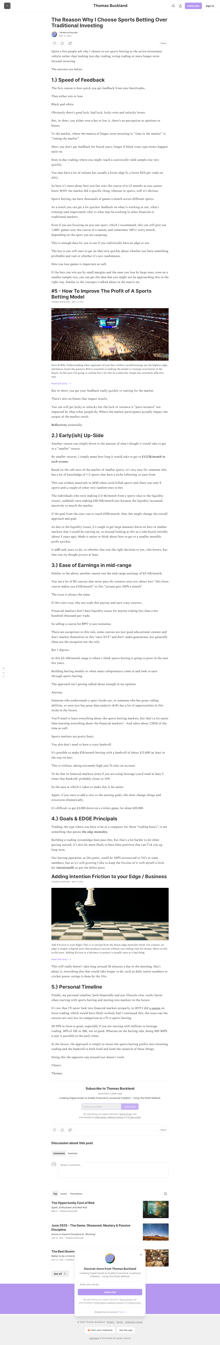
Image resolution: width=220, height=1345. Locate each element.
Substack (94, 1338)
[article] (110, 1209)
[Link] (46, 79)
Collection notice (134, 1322)
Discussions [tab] (76, 1193)
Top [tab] (55, 1193)
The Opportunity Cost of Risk (73, 1203)
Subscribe (193, 5)
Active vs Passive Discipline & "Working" (73, 1234)
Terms (119, 1322)
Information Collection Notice (109, 1302)
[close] (140, 1254)
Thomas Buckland (68, 32)
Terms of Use (125, 1299)
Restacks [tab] (72, 1153)
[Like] (54, 43)
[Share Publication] (180, 6)
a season (154, 1008)
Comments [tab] (59, 1153)
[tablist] (65, 1153)
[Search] (173, 6)
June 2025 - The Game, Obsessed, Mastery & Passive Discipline (90, 1228)
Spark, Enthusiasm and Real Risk (69, 1207)
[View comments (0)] (62, 43)
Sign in (210, 5)
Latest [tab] (63, 1193)
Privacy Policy (134, 1302)
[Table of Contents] (3, 672)
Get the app (125, 1330)
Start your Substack (102, 1330)
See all (58, 1273)
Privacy (110, 1322)
